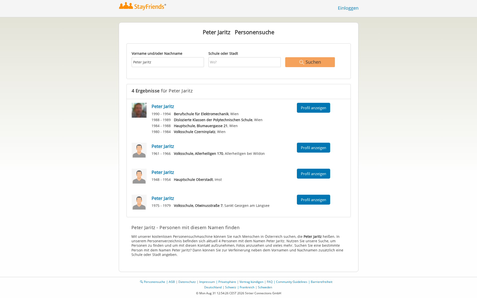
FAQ (270, 282)
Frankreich (247, 287)
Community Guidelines (291, 282)
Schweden (265, 287)
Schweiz (230, 287)
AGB (172, 282)
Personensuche (154, 282)
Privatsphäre (227, 282)
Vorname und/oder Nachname (157, 53)
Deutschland (213, 287)
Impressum (207, 282)
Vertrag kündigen (251, 282)
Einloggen (348, 8)
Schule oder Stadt (223, 53)
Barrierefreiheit (321, 282)
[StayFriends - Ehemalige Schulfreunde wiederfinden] (143, 6)
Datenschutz (187, 282)
